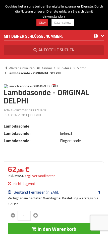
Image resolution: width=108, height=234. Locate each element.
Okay (42, 22)
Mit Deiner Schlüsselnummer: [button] (33, 37)
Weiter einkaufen (22, 68)
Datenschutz (62, 22)
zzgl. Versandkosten (40, 175)
